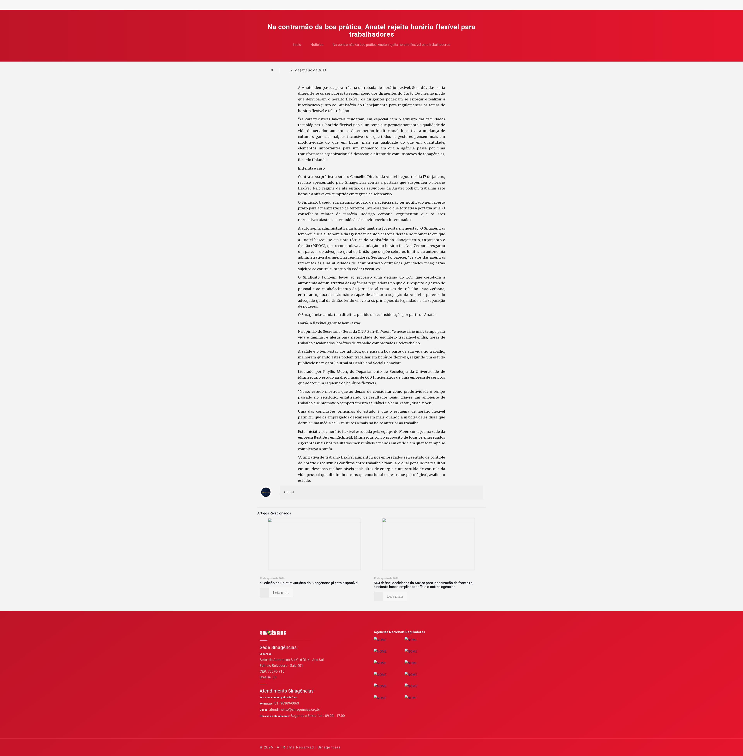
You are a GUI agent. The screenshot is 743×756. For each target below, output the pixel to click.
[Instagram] (464, 747)
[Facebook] (443, 747)
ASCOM (289, 492)
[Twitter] (448, 747)
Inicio (297, 45)
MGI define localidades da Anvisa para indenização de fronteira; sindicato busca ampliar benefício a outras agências (423, 585)
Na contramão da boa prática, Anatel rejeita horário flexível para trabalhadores (391, 45)
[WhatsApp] (438, 747)
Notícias (317, 45)
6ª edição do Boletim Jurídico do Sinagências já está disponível (309, 583)
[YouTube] (454, 747)
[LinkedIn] (459, 747)
